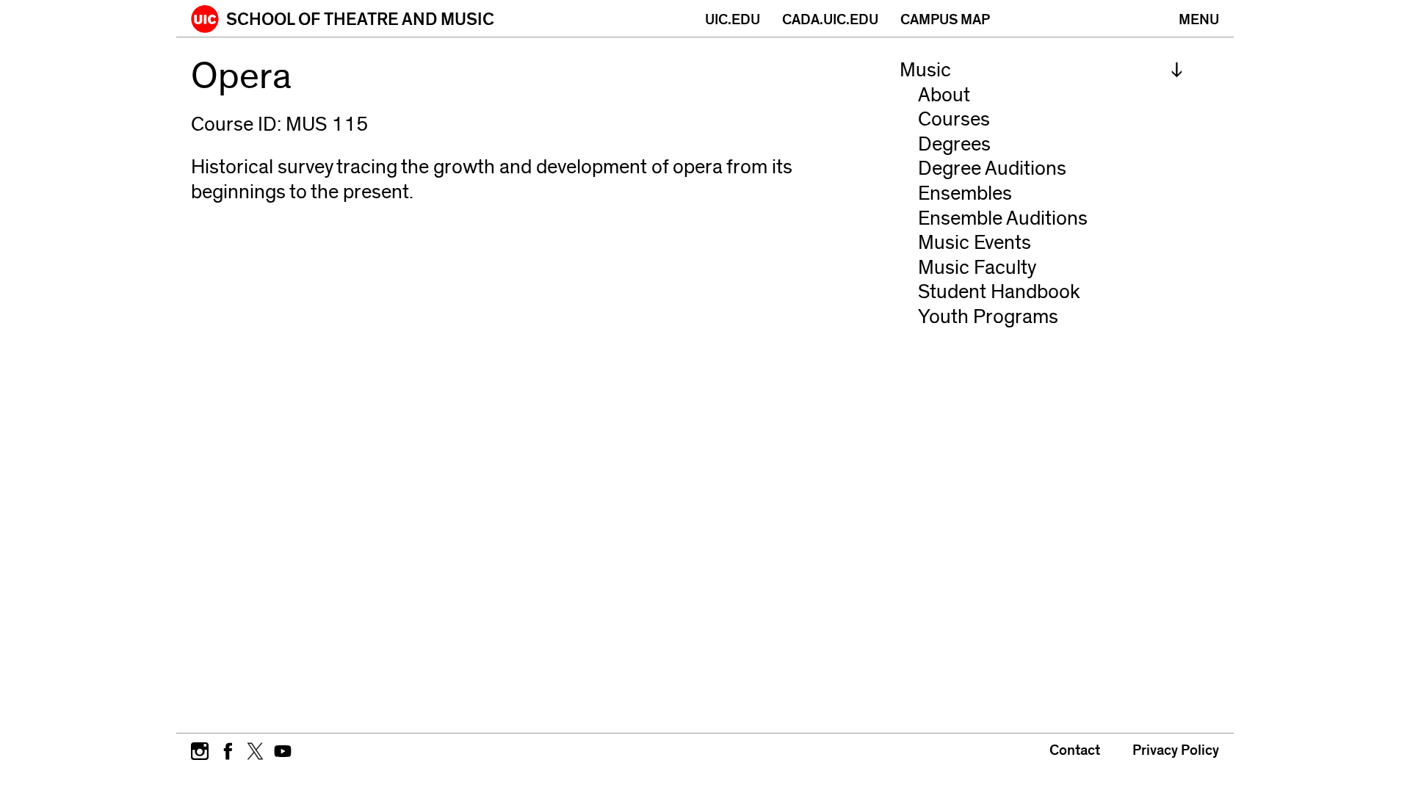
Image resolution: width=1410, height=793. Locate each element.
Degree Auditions (992, 168)
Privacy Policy (1175, 750)
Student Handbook (999, 292)
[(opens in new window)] (200, 749)
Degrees (954, 144)
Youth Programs (988, 317)
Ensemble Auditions (1003, 218)
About (944, 95)
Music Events (974, 243)
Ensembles (965, 193)
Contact (1074, 750)
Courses (954, 119)
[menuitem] (1041, 70)
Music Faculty (977, 267)
